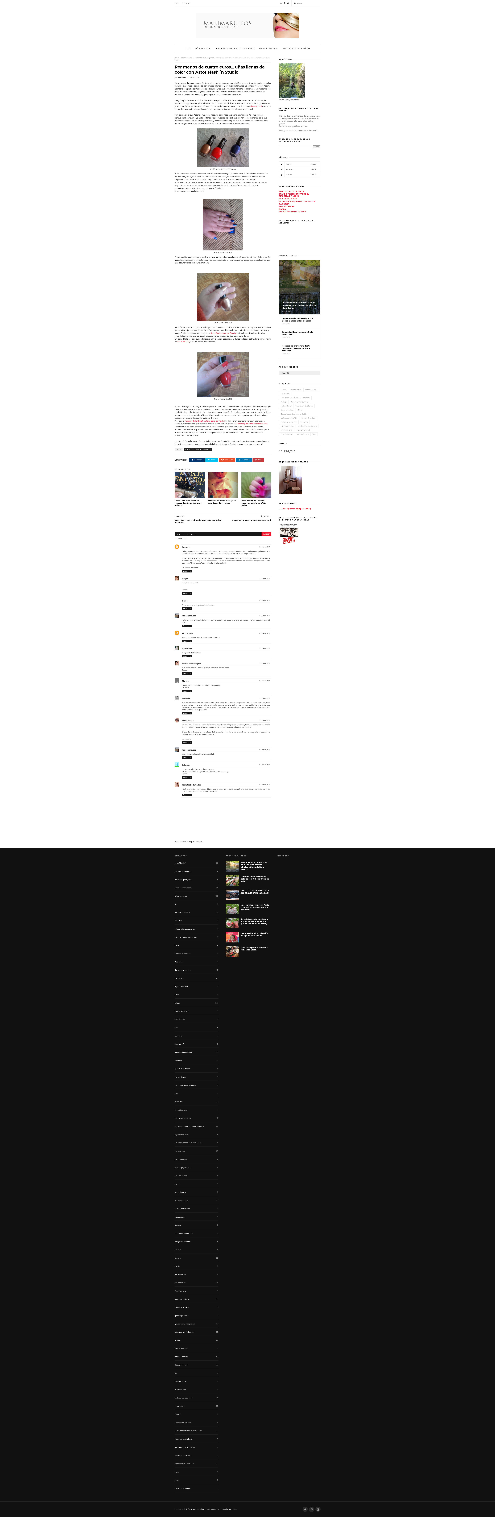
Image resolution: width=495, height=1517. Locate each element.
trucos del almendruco (183, 1439)
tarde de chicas (181, 1381)
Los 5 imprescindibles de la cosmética (295, 398)
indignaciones (180, 1077)
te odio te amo (180, 1389)
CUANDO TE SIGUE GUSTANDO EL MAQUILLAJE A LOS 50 (294, 195)
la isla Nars (285, 394)
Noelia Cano (187, 648)
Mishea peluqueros (182, 1208)
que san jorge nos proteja (185, 1324)
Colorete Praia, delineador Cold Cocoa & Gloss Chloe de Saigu (255, 878)
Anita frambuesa (189, 616)
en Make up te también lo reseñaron (251, 423)
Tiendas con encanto (183, 1422)
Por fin (177, 1266)
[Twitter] (281, 3)
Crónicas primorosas (183, 953)
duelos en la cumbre (289, 422)
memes (177, 1184)
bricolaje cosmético (182, 912)
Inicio (177, 3)
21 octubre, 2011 (264, 547)
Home (177, 58)
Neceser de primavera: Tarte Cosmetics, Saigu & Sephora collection (255, 907)
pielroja (284, 402)
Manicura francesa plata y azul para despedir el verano (222, 501)
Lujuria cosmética (287, 426)
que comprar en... (181, 1315)
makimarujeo (180, 1151)
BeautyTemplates (197, 1509)
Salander (186, 765)
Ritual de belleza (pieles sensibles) (235, 48)
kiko (176, 1093)
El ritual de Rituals (181, 1011)
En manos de (180, 1019)
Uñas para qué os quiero (204, 58)
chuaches (304, 422)
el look (283, 390)
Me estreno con (181, 1176)
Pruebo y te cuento (182, 1307)
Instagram (301, 169)
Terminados (179, 1406)
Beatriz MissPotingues (191, 664)
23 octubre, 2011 (264, 765)
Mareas (185, 681)
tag (176, 1373)
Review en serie (286, 430)
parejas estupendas (183, 1241)
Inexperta (186, 547)
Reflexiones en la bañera (296, 48)
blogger (266, 534)
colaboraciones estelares (307, 426)
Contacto (186, 3)
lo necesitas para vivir (289, 418)
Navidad (178, 1225)
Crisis (177, 945)
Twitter (301, 164)
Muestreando (180, 1217)
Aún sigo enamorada (183, 888)
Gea (314, 434)
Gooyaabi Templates (228, 1509)
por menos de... (186, 58)
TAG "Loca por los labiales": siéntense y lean (254, 948)
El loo (177, 995)
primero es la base (308, 418)
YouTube (301, 175)
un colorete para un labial (185, 1447)
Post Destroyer (180, 1291)
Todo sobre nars (268, 48)
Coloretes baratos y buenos (186, 937)
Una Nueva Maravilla (183, 1455)
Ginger (185, 579)
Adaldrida (186, 633)
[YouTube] (288, 3)
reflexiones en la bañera (184, 1332)
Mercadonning (180, 1192)
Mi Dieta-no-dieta (181, 1200)
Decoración (179, 962)
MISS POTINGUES (286, 206)
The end (178, 1414)
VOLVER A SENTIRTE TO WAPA (292, 211)
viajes (177, 1480)
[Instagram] (284, 3)
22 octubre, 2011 (264, 750)
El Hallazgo (179, 978)
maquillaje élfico (303, 434)
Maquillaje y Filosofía (183, 1167)
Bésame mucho (203, 48)
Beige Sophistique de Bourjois (224, 333)
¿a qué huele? (286, 406)
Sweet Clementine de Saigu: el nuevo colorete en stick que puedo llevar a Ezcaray (254, 921)
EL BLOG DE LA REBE (288, 198)
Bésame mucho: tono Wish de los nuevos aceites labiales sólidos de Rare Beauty (254, 866)
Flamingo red (256, 106)
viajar (177, 1472)
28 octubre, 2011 (264, 785)
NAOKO (282, 209)
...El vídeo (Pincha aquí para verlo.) (295, 508)
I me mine (301, 410)
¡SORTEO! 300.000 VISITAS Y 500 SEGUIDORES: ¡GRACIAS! (255, 891)
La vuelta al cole (181, 1110)
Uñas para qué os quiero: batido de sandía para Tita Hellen (253, 502)
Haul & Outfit (180, 1044)
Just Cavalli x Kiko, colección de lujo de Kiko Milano (254, 934)
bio (176, 904)
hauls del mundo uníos (184, 1052)
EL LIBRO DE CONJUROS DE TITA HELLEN (297, 201)
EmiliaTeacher (188, 721)
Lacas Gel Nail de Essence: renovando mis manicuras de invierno (188, 502)
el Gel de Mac (183, 341)
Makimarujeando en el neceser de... (189, 1143)
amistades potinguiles (183, 879)
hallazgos (178, 1036)
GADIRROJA (284, 204)
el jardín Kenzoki (287, 434)
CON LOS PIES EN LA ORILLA (291, 191)
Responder (187, 571)
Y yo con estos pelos (183, 1488)
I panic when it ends (303, 430)
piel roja (178, 1250)
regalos (178, 1340)
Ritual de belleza (181, 1357)
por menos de (180, 1274)
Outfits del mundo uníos (184, 1233)
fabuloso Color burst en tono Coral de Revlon (205, 421)
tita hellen (186, 699)
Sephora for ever (287, 410)
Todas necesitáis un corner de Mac (294, 414)
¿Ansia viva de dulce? (183, 871)
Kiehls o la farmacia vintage (185, 1085)
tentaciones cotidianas (304, 406)
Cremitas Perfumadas (191, 785)
